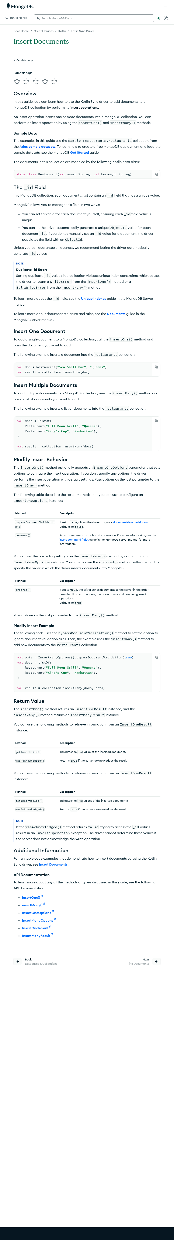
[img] (17, 81)
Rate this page (23, 73)
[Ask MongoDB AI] (159, 18)
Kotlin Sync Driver (82, 31)
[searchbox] (94, 18)
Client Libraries (43, 31)
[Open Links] (165, 6)
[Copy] (156, 174)
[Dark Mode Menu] (166, 18)
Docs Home (21, 31)
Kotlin (62, 31)
